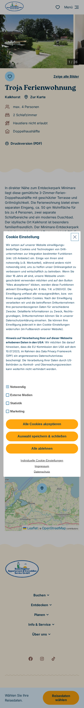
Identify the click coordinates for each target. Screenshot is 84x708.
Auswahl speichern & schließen (42, 436)
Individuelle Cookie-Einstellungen (42, 460)
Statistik (16, 403)
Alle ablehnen (42, 448)
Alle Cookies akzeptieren (42, 424)
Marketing (17, 411)
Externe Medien (21, 395)
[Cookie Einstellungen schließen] (75, 237)
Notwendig (18, 387)
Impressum (42, 466)
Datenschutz (42, 471)
